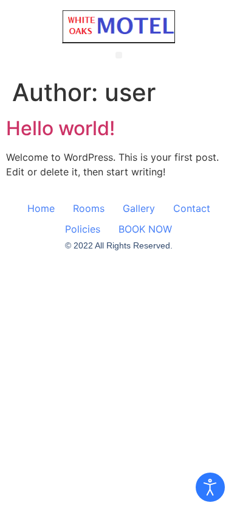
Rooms (89, 208)
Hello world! (60, 128)
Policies (82, 229)
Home (41, 208)
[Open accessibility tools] (210, 487)
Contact (191, 208)
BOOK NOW (145, 229)
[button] (118, 55)
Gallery (139, 208)
